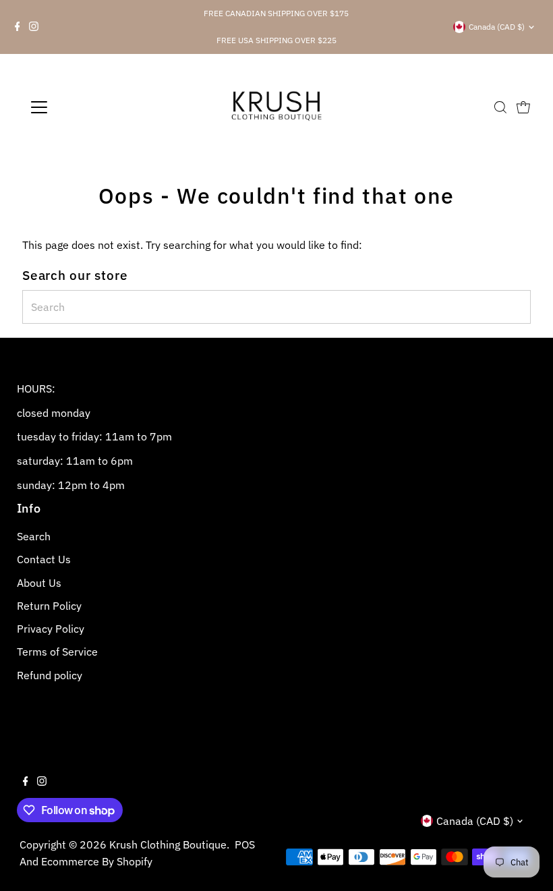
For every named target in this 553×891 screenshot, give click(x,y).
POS (245, 844)
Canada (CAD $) (497, 27)
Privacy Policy (50, 628)
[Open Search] (500, 107)
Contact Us (44, 559)
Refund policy (49, 675)
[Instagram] (34, 27)
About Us (39, 583)
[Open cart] (523, 107)
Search (34, 536)
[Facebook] (17, 27)
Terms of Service (57, 651)
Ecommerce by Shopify (96, 861)
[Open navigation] (83, 107)
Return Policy (49, 605)
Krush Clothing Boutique (168, 844)
